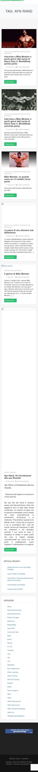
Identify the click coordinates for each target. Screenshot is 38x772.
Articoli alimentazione (14, 610)
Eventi (9, 639)
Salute (9, 687)
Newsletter (10, 665)
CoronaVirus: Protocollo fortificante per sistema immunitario (20, 579)
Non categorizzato (13, 668)
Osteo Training (12, 676)
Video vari (10, 712)
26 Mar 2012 (10, 236)
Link (8, 661)
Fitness (9, 643)
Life (8, 657)
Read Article (10, 82)
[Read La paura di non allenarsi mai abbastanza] (19, 212)
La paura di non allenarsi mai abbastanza (19, 231)
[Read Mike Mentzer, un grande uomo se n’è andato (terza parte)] (19, 159)
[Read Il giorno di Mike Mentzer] (7, 265)
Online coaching (12, 672)
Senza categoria (10, 472)
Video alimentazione (14, 701)
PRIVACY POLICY (15, 759)
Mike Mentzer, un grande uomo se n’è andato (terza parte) (17, 179)
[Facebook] (15, 768)
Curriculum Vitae (12, 632)
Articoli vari (11, 621)
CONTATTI (25, 759)
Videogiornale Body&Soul (15, 716)
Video (9, 698)
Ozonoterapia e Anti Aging (16, 585)
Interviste (8, 53)
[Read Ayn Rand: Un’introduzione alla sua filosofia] (19, 388)
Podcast (10, 683)
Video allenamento (13, 705)
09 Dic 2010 (10, 481)
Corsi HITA (11, 628)
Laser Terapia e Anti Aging (16, 574)
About (9, 606)
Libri (8, 654)
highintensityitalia (23, 67)
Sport (9, 694)
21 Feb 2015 (10, 67)
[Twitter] (18, 768)
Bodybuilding (25, 51)
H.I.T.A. (9, 646)
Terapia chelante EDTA (15, 589)
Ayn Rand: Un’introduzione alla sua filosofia (17, 476)
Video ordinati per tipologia (16, 709)
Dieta (9, 636)
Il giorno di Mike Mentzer (16, 273)
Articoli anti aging (13, 617)
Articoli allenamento (12, 51)
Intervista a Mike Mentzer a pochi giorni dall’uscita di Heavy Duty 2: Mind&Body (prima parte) (17, 60)
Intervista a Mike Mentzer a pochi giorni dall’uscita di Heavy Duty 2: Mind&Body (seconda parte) (17, 122)
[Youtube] (22, 768)
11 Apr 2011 (10, 277)
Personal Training (13, 679)
